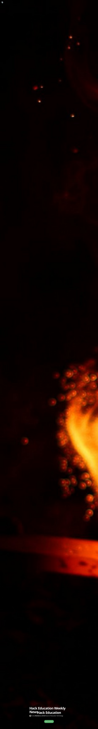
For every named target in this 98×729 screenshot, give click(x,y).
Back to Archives (49, 721)
